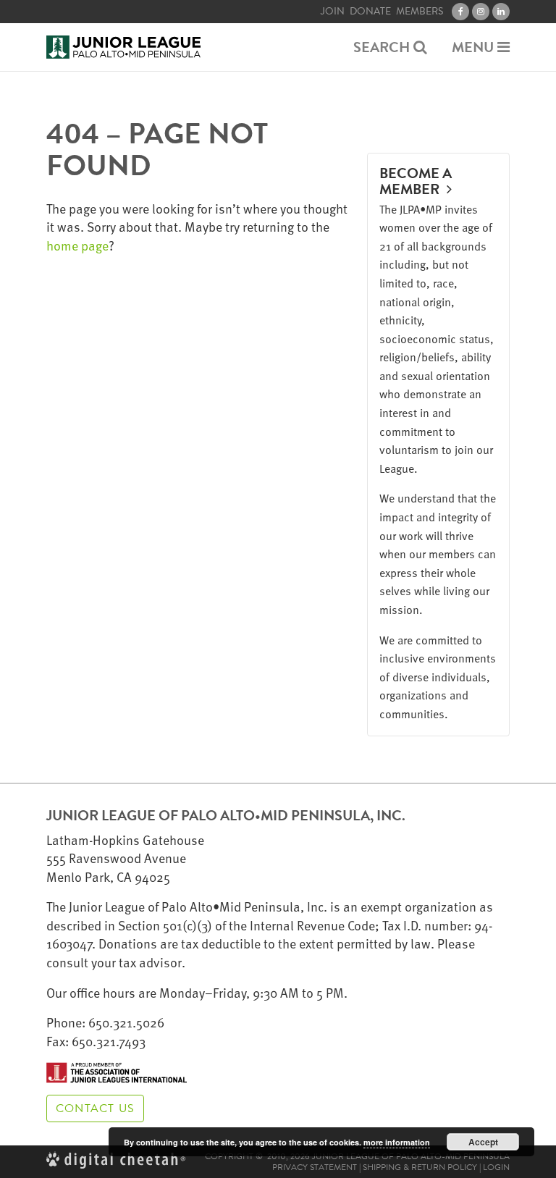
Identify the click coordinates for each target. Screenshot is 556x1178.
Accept (483, 1141)
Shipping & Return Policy (420, 1167)
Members (419, 12)
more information (396, 1142)
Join (333, 12)
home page (77, 245)
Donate (370, 12)
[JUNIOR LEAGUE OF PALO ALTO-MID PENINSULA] (123, 47)
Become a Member (415, 181)
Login (496, 1167)
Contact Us (95, 1108)
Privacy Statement (314, 1167)
